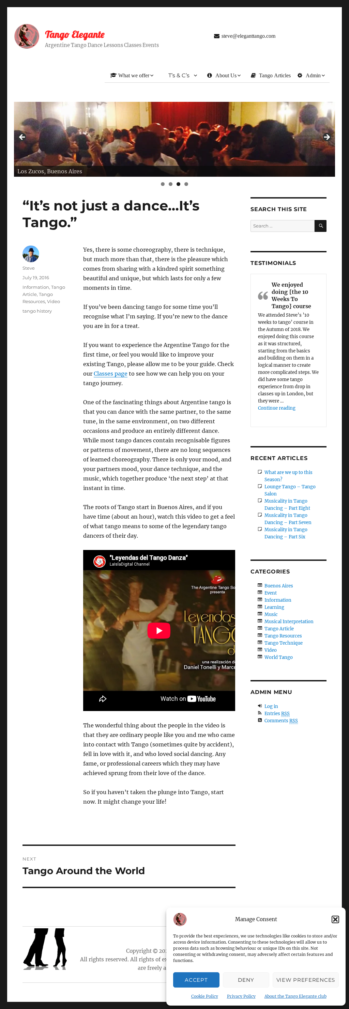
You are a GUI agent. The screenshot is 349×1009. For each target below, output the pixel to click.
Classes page (110, 373)
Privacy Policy (241, 996)
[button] (335, 919)
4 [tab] (186, 184)
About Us (226, 75)
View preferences (305, 980)
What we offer (133, 75)
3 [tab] (178, 184)
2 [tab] (170, 184)
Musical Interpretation (289, 622)
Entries (277, 713)
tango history (37, 311)
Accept (196, 980)
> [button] (326, 137)
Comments (281, 721)
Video (53, 301)
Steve (28, 268)
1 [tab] (163, 184)
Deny (246, 980)
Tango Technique (283, 643)
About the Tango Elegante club (295, 996)
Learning (274, 607)
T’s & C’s (178, 75)
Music (271, 614)
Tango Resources (283, 636)
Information (35, 287)
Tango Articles (275, 75)
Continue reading (276, 408)
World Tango (278, 657)
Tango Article (279, 629)
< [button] (22, 137)
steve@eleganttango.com (248, 35)
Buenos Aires (278, 586)
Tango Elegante (74, 34)
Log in (271, 706)
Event (270, 593)
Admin (313, 75)
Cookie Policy (204, 996)
